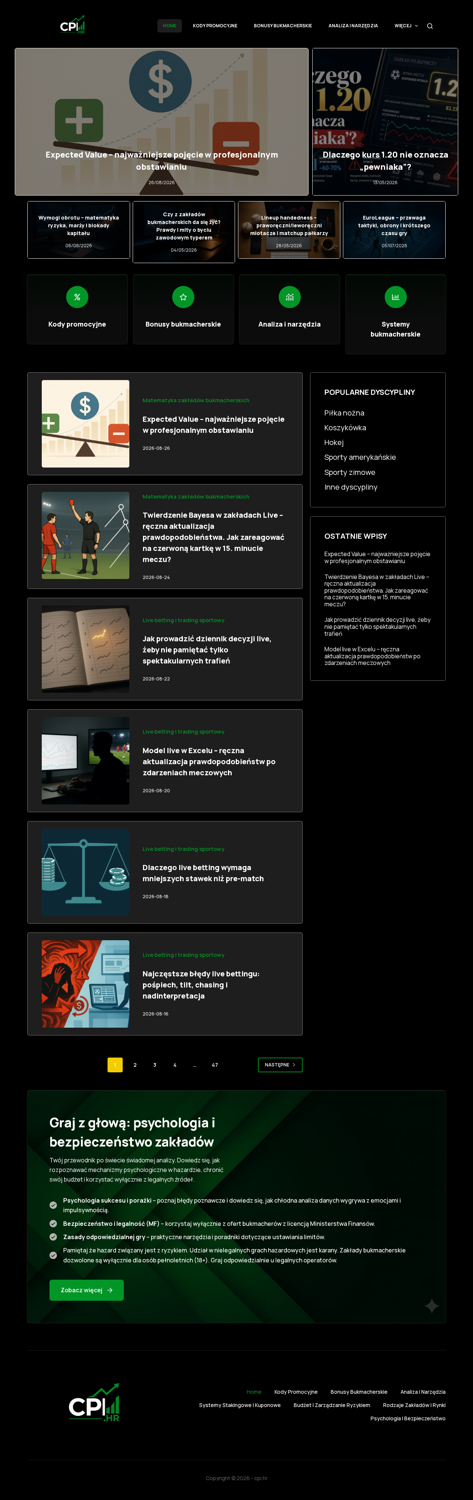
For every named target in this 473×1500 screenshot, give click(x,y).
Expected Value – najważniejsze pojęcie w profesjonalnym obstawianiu (377, 557)
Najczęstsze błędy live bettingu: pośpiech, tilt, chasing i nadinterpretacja (201, 985)
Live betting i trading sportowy (183, 620)
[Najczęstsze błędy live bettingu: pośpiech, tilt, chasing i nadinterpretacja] (85, 984)
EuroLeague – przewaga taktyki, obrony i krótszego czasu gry (394, 225)
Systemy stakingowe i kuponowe (240, 1405)
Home (169, 26)
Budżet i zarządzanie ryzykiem (332, 1405)
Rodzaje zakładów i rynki (414, 1405)
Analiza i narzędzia (353, 26)
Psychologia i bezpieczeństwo (408, 1418)
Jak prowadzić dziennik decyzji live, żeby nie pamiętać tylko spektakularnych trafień (207, 650)
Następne (277, 1065)
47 (215, 1064)
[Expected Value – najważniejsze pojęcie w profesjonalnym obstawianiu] (85, 424)
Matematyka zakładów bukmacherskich (196, 400)
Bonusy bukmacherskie (283, 26)
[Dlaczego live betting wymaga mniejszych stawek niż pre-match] (85, 872)
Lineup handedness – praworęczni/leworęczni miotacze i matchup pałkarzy (289, 225)
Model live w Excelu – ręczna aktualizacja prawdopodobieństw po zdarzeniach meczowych (209, 761)
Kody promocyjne (215, 26)
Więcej (403, 26)
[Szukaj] (430, 26)
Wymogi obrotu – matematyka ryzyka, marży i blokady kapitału (78, 225)
